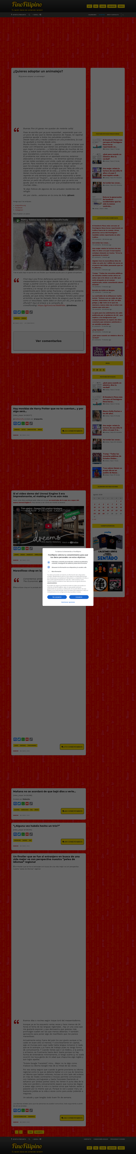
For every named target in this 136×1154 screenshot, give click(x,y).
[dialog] (68, 577)
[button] (68, 571)
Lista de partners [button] (52, 583)
